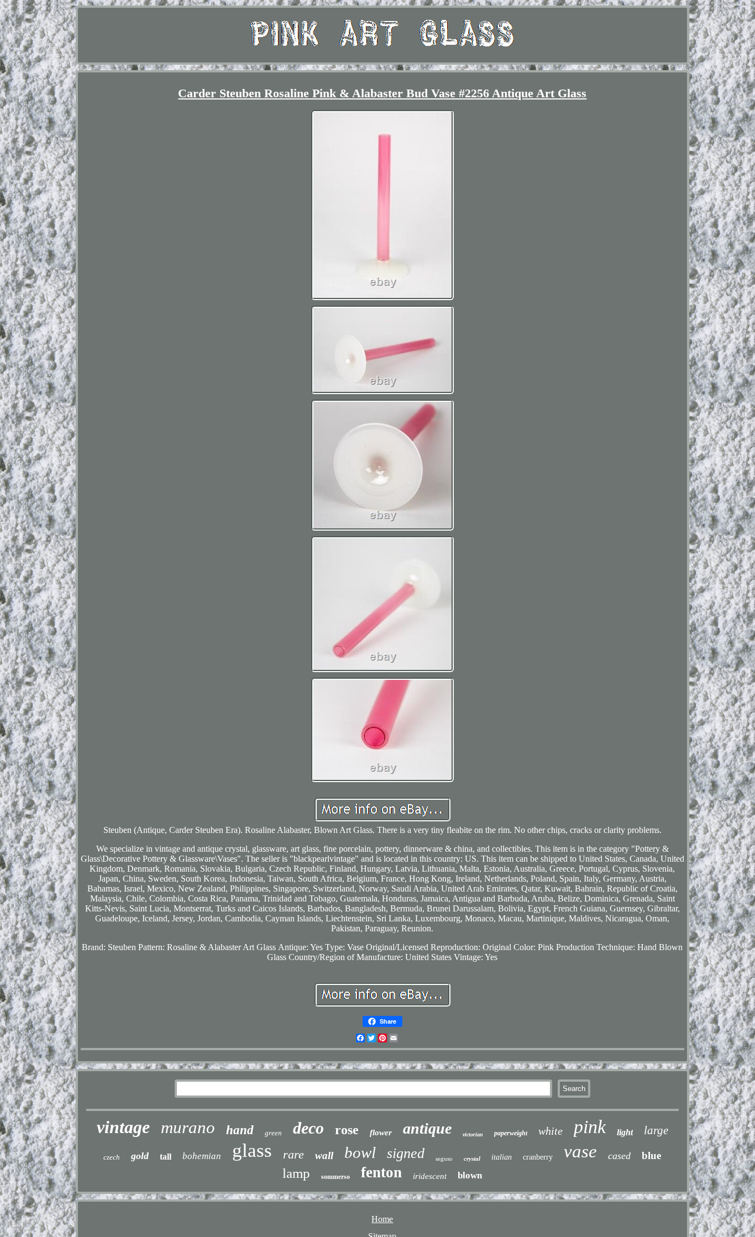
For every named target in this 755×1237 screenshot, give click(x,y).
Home (382, 1219)
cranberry (538, 1157)
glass (252, 1150)
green (273, 1133)
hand (240, 1130)
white (550, 1131)
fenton (381, 1172)
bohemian (201, 1156)
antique (427, 1128)
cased (619, 1155)
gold (140, 1155)
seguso (444, 1158)
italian (501, 1157)
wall (324, 1155)
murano (188, 1127)
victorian (473, 1134)
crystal (472, 1158)
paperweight (510, 1133)
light (625, 1132)
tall (165, 1156)
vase (580, 1151)
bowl (360, 1152)
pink (590, 1127)
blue (651, 1155)
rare (293, 1154)
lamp (296, 1173)
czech (111, 1157)
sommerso (335, 1177)
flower (381, 1132)
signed (405, 1153)
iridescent (430, 1176)
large (656, 1130)
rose (347, 1130)
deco (308, 1128)
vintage (123, 1127)
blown (470, 1175)
